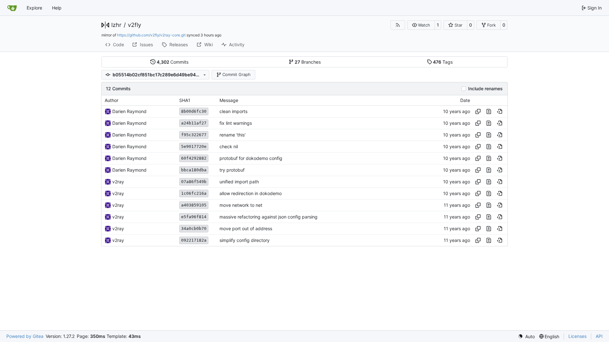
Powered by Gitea (24, 336)
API (599, 336)
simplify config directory (244, 240)
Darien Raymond (129, 111)
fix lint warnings (235, 123)
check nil (228, 146)
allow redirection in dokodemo (250, 193)
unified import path (239, 181)
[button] (421, 25)
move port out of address (245, 228)
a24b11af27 (193, 123)
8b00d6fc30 (193, 111)
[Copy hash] (478, 111)
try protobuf (232, 170)
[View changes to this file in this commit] (489, 111)
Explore (34, 7)
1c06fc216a (193, 193)
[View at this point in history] (499, 111)
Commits (173, 62)
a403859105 (193, 205)
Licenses (577, 336)
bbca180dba (193, 170)
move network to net (240, 205)
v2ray (118, 181)
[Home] (12, 8)
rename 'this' (232, 134)
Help (57, 7)
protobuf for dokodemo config (250, 158)
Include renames (485, 88)
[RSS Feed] (397, 25)
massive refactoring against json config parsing (268, 216)
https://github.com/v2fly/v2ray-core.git (151, 35)
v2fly (134, 25)
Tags (443, 62)
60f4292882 (193, 158)
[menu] (526, 336)
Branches (308, 62)
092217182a (193, 240)
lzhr (116, 25)
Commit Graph (236, 74)
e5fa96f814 (193, 216)
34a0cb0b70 (193, 228)
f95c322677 (193, 134)
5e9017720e (193, 146)
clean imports (233, 111)
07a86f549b (193, 181)
